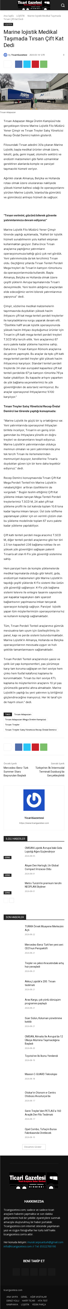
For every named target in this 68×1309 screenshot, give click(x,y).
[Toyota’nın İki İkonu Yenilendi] (13, 1060)
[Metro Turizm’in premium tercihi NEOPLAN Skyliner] (13, 888)
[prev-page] (6, 900)
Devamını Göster (33, 1146)
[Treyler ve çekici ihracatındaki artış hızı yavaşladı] (13, 967)
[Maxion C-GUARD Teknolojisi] (13, 1079)
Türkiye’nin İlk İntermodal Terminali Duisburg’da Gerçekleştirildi (49, 771)
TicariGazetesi (19, 54)
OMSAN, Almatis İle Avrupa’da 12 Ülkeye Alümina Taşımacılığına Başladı (44, 1040)
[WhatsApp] (43, 64)
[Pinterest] (35, 64)
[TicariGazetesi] (6, 55)
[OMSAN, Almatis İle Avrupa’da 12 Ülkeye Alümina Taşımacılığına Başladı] (13, 1041)
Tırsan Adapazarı (22, 714)
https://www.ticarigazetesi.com (34, 823)
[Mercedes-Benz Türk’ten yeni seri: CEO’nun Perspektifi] (13, 949)
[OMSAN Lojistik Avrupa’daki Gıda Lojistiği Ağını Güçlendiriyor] (13, 852)
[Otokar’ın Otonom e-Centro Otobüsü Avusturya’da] (13, 1097)
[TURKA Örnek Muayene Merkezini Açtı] (13, 931)
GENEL (7, 857)
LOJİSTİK (21, 15)
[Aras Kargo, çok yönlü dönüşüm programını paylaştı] (13, 1004)
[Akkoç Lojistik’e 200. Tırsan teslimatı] (13, 986)
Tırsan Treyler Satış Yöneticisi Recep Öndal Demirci (31, 729)
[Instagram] (42, 1272)
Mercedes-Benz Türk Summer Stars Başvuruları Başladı (16, 771)
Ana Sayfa (9, 15)
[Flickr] (34, 1272)
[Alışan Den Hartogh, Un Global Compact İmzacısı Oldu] (13, 870)
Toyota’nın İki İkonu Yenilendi (41, 1055)
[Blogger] (16, 1272)
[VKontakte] (51, 1272)
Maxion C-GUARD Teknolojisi (41, 1074)
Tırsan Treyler (12, 724)
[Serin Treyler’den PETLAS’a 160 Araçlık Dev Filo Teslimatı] (13, 1115)
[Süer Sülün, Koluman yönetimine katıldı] (13, 1023)
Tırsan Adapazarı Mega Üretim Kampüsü (25, 719)
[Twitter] (27, 64)
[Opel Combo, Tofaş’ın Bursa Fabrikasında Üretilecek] (13, 1134)
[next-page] (11, 900)
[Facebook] (18, 64)
